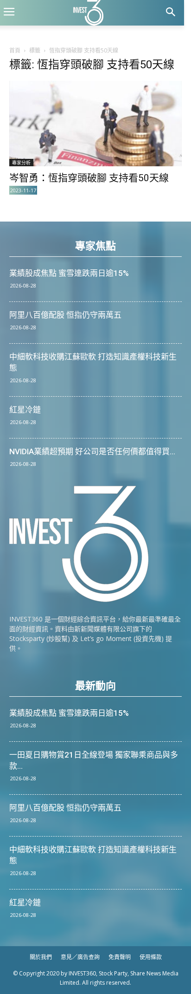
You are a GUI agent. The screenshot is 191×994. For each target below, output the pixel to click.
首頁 (14, 50)
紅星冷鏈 (25, 409)
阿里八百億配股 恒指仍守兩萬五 (65, 315)
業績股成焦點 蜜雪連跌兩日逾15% (69, 273)
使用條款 (151, 957)
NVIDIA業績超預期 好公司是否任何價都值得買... (92, 451)
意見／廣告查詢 (80, 957)
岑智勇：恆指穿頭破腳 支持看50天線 (89, 177)
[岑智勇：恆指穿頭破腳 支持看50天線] (95, 123)
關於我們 (41, 957)
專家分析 (21, 162)
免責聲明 (119, 957)
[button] (171, 13)
